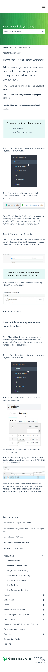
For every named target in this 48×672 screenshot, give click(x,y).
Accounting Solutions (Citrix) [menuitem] (16, 614)
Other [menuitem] (6, 604)
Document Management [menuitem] (14, 629)
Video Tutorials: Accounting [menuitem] (19, 575)
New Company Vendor (22, 132)
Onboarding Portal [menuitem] (12, 639)
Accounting (22, 47)
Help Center (8, 47)
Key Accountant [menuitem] (13, 560)
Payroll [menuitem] (7, 595)
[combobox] (22, 31)
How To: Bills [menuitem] (12, 585)
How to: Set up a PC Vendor (13, 537)
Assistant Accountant (12, 53)
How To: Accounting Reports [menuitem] (19, 590)
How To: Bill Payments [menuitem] (16, 580)
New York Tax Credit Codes (13, 549)
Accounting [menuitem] (9, 556)
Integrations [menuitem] (9, 619)
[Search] (43, 31)
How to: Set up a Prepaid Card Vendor (17, 523)
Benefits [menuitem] (7, 634)
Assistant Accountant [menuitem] (17, 565)
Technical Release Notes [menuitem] (14, 609)
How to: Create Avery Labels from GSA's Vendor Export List (23, 530)
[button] (43, 556)
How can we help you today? (19, 26)
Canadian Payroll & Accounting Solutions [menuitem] (21, 624)
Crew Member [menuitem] (10, 600)
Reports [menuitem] (7, 644)
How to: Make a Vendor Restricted (16, 543)
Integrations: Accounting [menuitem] (17, 570)
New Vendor (18, 128)
